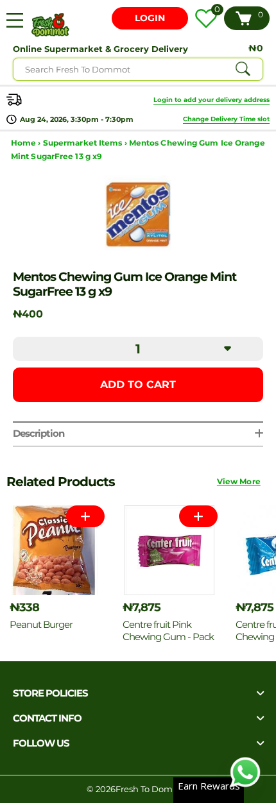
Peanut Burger (41, 624)
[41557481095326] (198, 516)
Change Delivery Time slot (226, 119)
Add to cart (138, 384)
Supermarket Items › (86, 143)
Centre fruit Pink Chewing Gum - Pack (168, 630)
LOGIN (150, 18)
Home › (27, 143)
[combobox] (138, 69)
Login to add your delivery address (211, 100)
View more (239, 481)
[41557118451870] (85, 516)
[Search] (242, 69)
